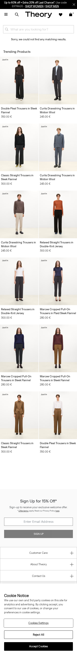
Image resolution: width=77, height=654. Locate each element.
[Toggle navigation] (6, 14)
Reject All (38, 634)
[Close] (74, 4)
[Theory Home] (38, 14)
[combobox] (38, 29)
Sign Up (39, 534)
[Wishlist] (60, 14)
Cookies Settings (38, 623)
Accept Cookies (38, 646)
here (57, 510)
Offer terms (23, 510)
